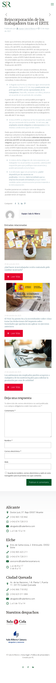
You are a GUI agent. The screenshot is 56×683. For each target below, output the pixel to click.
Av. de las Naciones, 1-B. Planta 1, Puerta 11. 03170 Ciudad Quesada (29, 583)
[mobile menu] (52, 4)
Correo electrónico (12, 451)
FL (33, 657)
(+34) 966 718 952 (19, 589)
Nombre (8, 440)
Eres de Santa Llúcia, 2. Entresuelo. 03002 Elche (29, 546)
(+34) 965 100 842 (19, 517)
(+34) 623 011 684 (19, 594)
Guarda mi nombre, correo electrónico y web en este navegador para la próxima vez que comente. (27, 474)
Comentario (9, 410)
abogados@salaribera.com (22, 526)
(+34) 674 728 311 (19, 556)
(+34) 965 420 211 (19, 552)
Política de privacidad (39, 655)
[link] (16, 622)
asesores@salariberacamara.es (25, 561)
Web (6, 462)
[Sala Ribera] (7, 4)
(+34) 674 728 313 (19, 521)
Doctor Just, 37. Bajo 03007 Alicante (26, 512)
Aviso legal (25, 655)
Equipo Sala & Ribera (26, 28)
